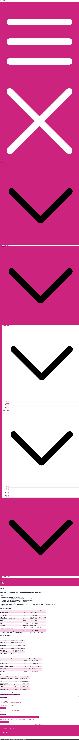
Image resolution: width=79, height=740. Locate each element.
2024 (7, 403)
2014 (7, 493)
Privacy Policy (7, 576)
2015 (7, 492)
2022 (7, 406)
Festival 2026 (5, 163)
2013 (7, 495)
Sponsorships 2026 (6, 165)
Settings (24, 739)
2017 (7, 489)
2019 (7, 486)
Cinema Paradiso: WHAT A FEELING (9, 705)
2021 (7, 407)
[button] (40, 243)
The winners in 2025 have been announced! (11, 704)
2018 (7, 488)
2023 (7, 404)
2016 (7, 491)
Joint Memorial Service (6, 699)
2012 (7, 496)
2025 (7, 401)
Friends (4, 166)
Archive (4, 246)
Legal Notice (5, 498)
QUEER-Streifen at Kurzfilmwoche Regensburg (11, 702)
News (3, 162)
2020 (7, 408)
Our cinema (7, 245)
